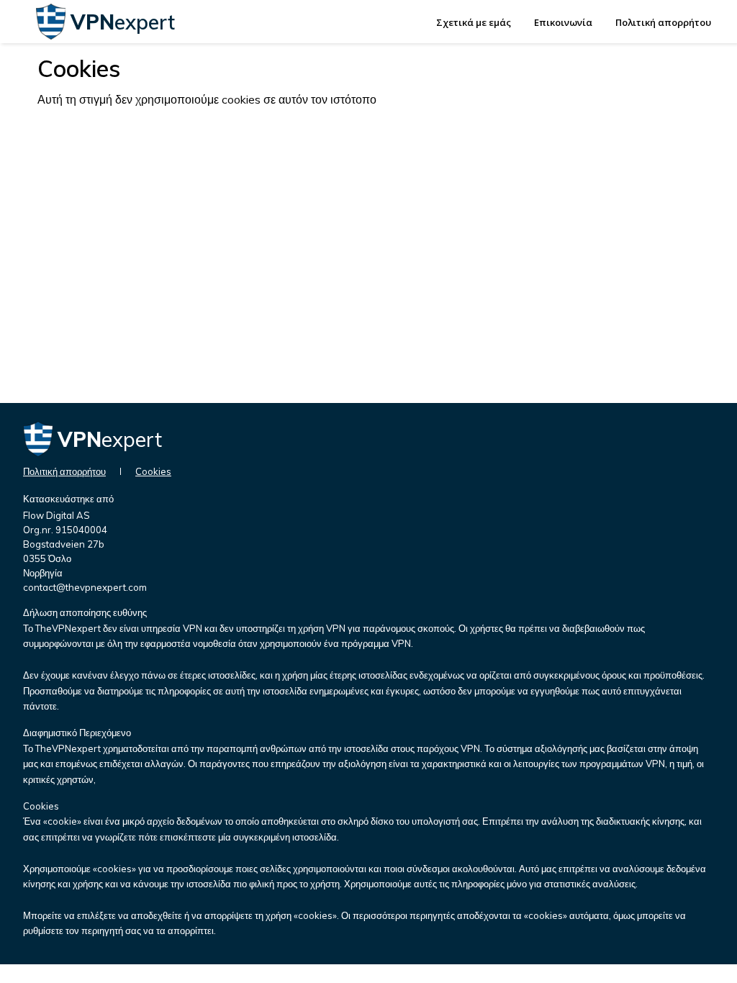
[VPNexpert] (50, 35)
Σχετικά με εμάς (473, 22)
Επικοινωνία (563, 22)
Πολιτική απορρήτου (663, 22)
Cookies (153, 471)
